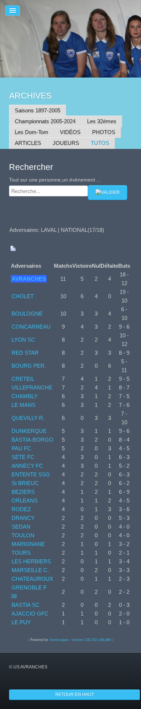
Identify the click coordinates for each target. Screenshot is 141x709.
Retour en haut (74, 694)
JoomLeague (58, 640)
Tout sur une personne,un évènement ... (55, 180)
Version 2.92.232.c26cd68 (91, 640)
